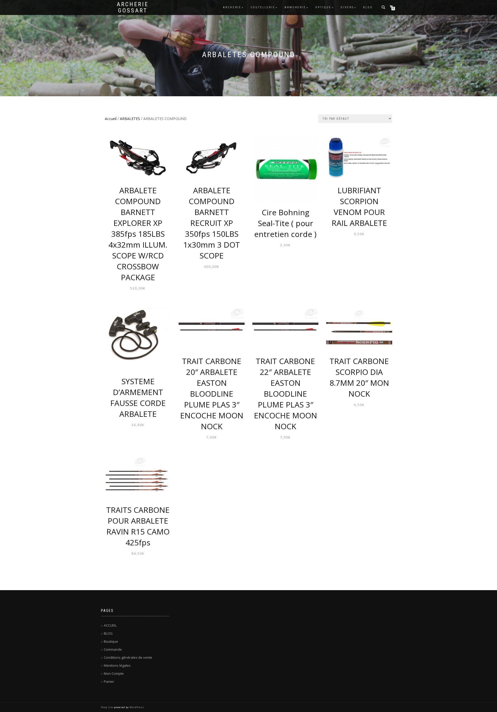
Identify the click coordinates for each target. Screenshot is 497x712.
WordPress (137, 707)
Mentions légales (117, 665)
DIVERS (347, 7)
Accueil (110, 118)
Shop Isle (107, 707)
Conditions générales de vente (128, 657)
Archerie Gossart (133, 7)
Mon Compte (114, 673)
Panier (109, 681)
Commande (113, 649)
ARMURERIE (295, 7)
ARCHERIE (232, 7)
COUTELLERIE (263, 7)
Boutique (111, 641)
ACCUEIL (110, 625)
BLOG (368, 7)
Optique (323, 7)
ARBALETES (130, 118)
